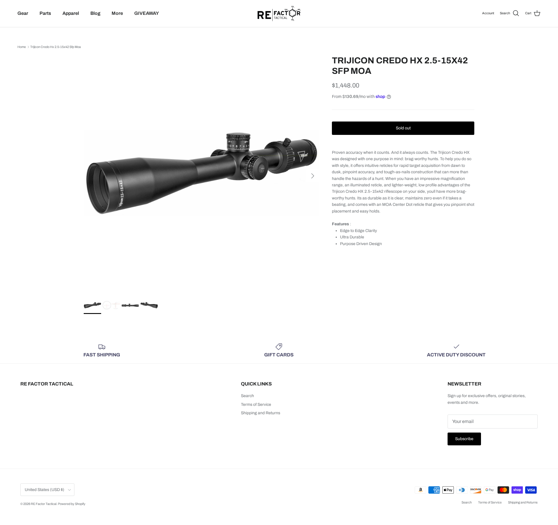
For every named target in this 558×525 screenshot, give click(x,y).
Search (247, 396)
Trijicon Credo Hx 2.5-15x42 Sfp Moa (55, 47)
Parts (45, 13)
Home (21, 47)
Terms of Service (256, 404)
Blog (95, 13)
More (117, 13)
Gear (22, 13)
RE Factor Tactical (43, 504)
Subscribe (464, 439)
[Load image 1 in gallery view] (201, 173)
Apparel (70, 13)
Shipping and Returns (260, 413)
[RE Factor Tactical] (279, 13)
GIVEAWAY (146, 13)
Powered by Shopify (71, 504)
